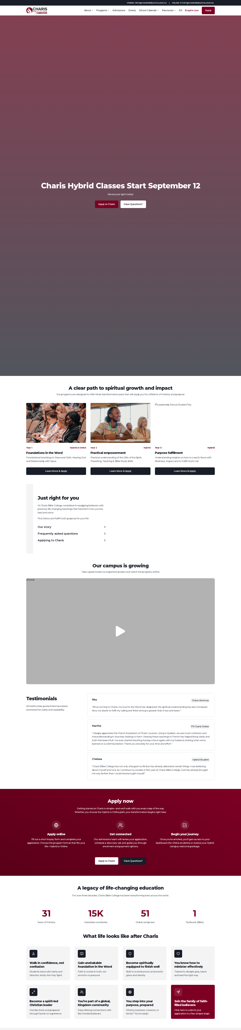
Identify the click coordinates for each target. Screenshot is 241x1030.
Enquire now (192, 10)
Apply (208, 10)
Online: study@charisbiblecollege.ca (193, 3)
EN (180, 10)
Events (132, 10)
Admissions (118, 10)
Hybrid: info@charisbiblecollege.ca (147, 3)
